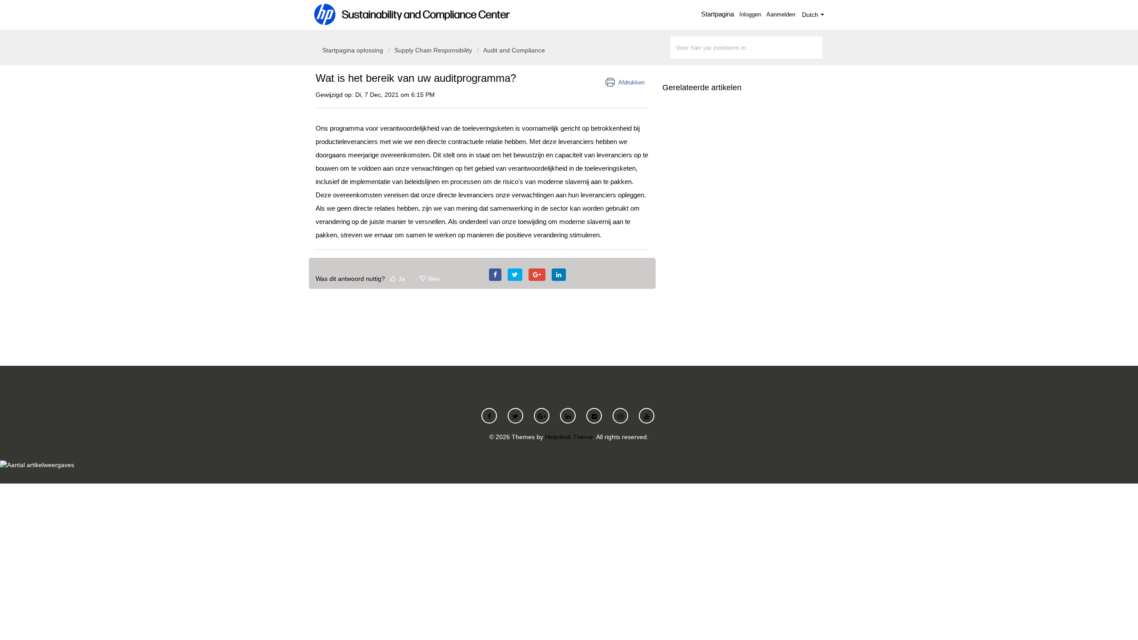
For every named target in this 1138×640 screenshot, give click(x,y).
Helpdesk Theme (569, 436)
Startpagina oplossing (353, 50)
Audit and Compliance (514, 50)
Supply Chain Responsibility (433, 50)
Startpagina (717, 14)
